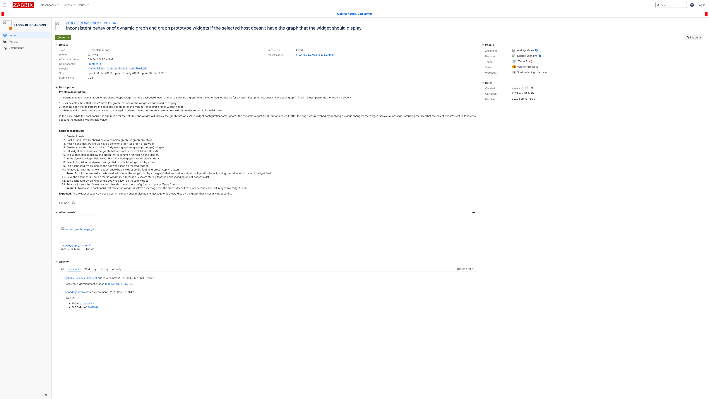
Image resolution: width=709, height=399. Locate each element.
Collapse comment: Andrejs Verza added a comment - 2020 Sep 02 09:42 (61, 291)
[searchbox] (671, 5)
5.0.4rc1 (301, 54)
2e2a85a (88, 303)
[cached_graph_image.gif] (73, 202)
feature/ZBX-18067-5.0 (119, 283)
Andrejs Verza (76, 292)
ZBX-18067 (109, 23)
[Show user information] (536, 50)
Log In (701, 4)
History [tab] (104, 269)
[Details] (56, 45)
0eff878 (93, 307)
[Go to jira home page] (23, 5)
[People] (483, 45)
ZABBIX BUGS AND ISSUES (82, 23)
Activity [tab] (116, 269)
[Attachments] (56, 212)
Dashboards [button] (48, 4)
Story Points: (66, 77)
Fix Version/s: (275, 54)
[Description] (56, 87)
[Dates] (483, 83)
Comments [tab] (74, 269)
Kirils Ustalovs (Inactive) (82, 277)
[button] (4, 5)
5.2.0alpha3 (315, 54)
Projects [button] (67, 4)
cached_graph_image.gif (76, 245)
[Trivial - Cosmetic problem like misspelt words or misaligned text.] (89, 54)
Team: (489, 61)
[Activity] (56, 261)
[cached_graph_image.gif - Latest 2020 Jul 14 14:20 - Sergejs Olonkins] (77, 229)
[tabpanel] (267, 291)
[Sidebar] (46, 395)
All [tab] (62, 269)
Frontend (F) (95, 63)
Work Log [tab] (90, 269)
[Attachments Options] (473, 212)
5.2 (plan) (329, 54)
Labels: (63, 68)
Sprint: (63, 73)
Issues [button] (81, 4)
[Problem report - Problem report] (89, 50)
